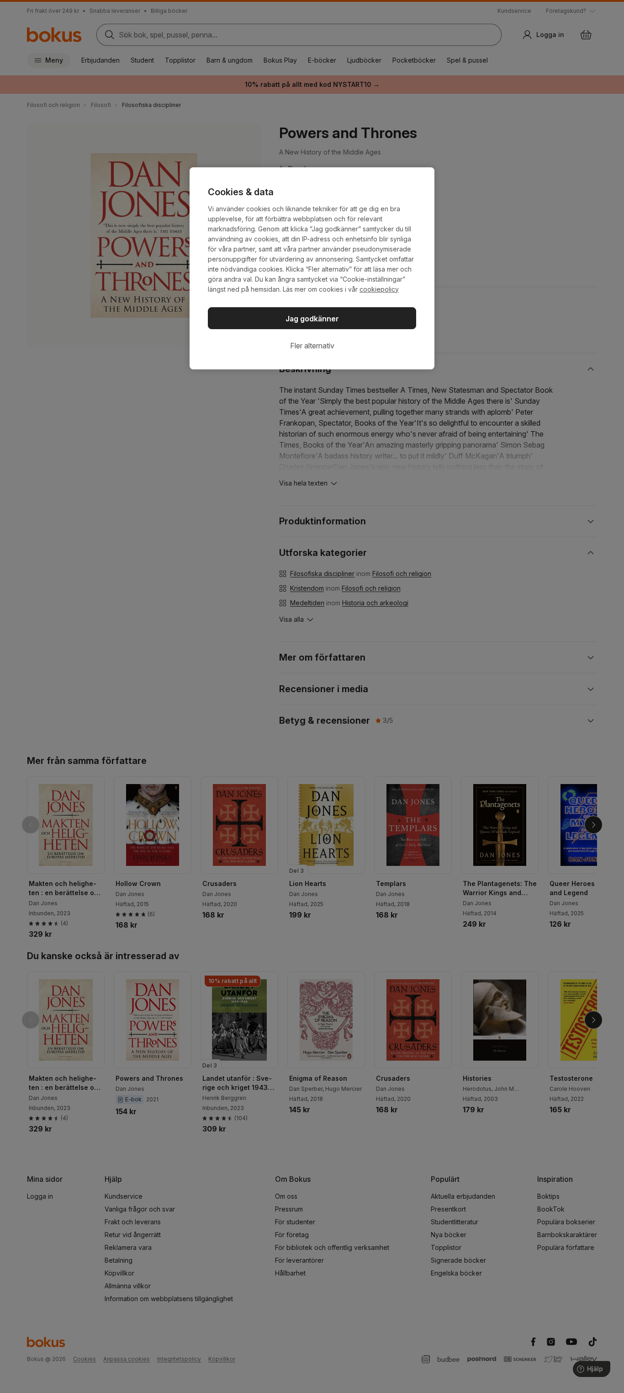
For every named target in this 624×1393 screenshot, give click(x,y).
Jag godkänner (312, 318)
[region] (312, 268)
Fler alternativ (312, 345)
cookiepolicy (379, 289)
